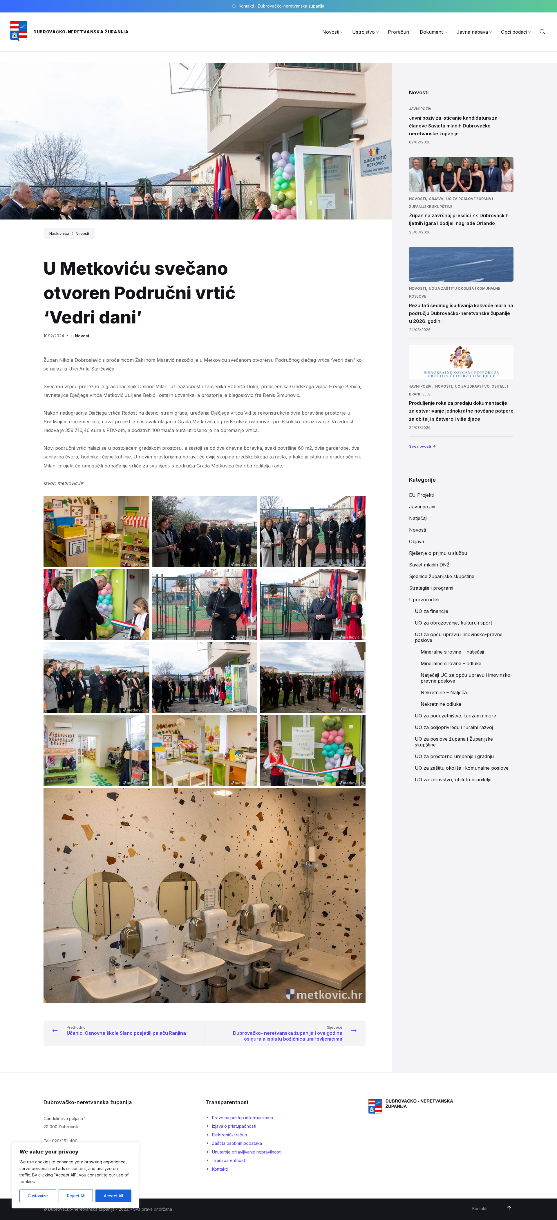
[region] (75, 1175)
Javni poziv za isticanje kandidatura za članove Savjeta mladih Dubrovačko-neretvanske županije (453, 125)
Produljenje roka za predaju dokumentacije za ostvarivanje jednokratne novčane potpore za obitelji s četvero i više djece (461, 411)
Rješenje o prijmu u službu (438, 553)
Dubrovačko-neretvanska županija (81, 31)
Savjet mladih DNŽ (429, 565)
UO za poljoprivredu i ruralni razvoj (454, 727)
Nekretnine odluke (441, 704)
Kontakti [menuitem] (479, 1208)
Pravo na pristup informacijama (242, 1117)
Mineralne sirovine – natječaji (452, 652)
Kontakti (220, 1169)
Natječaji (418, 518)
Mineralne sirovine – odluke (451, 663)
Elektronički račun (229, 1135)
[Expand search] (542, 32)
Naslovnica (59, 233)
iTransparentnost (228, 1160)
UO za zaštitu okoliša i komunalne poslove (462, 768)
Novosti (82, 233)
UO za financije (431, 611)
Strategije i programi (431, 588)
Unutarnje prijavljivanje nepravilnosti (246, 1152)
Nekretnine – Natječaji (445, 692)
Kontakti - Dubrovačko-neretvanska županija (281, 5)
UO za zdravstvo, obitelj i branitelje (453, 779)
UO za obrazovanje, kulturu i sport (453, 623)
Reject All (76, 1195)
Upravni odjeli (424, 599)
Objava (436, 199)
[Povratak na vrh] (509, 1208)
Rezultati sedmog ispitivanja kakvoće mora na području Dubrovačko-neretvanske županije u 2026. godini (461, 313)
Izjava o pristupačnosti (234, 1126)
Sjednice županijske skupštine (441, 576)
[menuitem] (330, 32)
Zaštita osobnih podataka (237, 1143)
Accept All (113, 1195)
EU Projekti (421, 495)
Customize (38, 1195)
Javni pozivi (420, 109)
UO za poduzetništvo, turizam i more (455, 716)
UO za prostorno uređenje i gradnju (454, 756)
